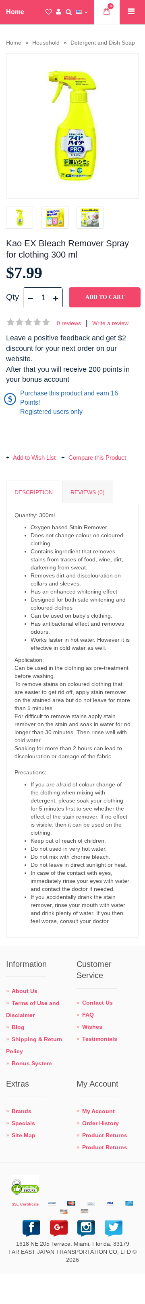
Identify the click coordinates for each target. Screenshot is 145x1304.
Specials (23, 1123)
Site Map (23, 1135)
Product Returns (104, 1135)
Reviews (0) (87, 492)
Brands (21, 1111)
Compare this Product (96, 457)
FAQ (88, 1014)
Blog (18, 1027)
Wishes (92, 1027)
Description (33, 492)
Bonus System (32, 1063)
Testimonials (99, 1039)
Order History (100, 1123)
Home (13, 42)
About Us (24, 991)
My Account (98, 1111)
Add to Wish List (34, 457)
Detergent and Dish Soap (102, 42)
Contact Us (97, 1002)
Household (46, 42)
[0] (106, 13)
